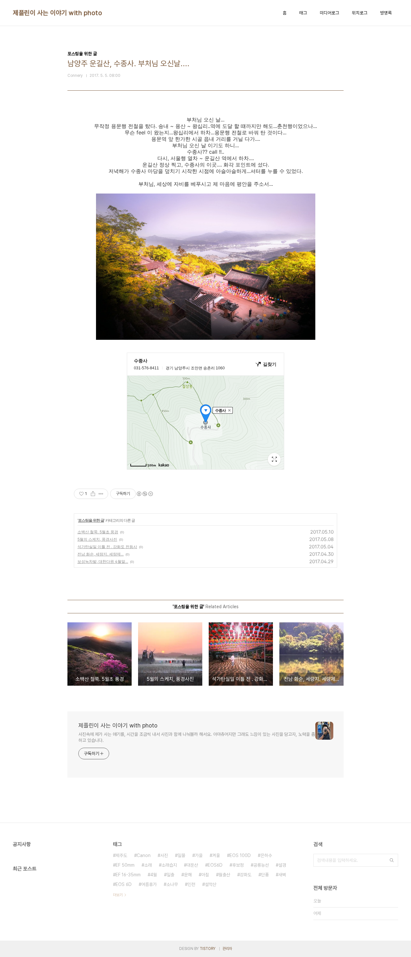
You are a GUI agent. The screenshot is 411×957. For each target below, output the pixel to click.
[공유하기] (93, 494)
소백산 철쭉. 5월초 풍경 (97, 531)
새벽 (282, 874)
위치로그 (359, 12)
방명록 (386, 12)
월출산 (224, 874)
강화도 (245, 874)
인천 (191, 884)
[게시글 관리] (101, 494)
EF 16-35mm (128, 874)
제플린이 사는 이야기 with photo (57, 13)
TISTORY (207, 948)
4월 (153, 874)
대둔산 (192, 865)
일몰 (181, 855)
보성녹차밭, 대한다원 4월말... (102, 561)
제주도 (121, 855)
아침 (205, 874)
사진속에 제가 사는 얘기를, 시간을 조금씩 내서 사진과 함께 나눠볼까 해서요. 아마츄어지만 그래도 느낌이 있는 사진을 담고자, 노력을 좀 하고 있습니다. (196, 737)
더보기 (118, 895)
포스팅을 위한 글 (91, 520)
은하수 (266, 855)
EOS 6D (124, 884)
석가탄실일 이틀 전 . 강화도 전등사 (107, 546)
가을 (199, 855)
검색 (392, 860)
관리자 (227, 948)
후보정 (238, 865)
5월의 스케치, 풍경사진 (97, 539)
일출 (170, 874)
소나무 (172, 884)
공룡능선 (261, 865)
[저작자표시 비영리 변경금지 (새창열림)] (144, 493)
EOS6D (215, 865)
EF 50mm (125, 865)
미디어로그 (329, 12)
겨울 (216, 855)
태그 (303, 12)
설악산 (210, 884)
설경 (282, 865)
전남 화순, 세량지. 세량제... (100, 554)
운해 (188, 874)
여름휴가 (149, 884)
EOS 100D (240, 855)
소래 (148, 865)
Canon (144, 855)
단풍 (265, 874)
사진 (164, 855)
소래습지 (169, 865)
